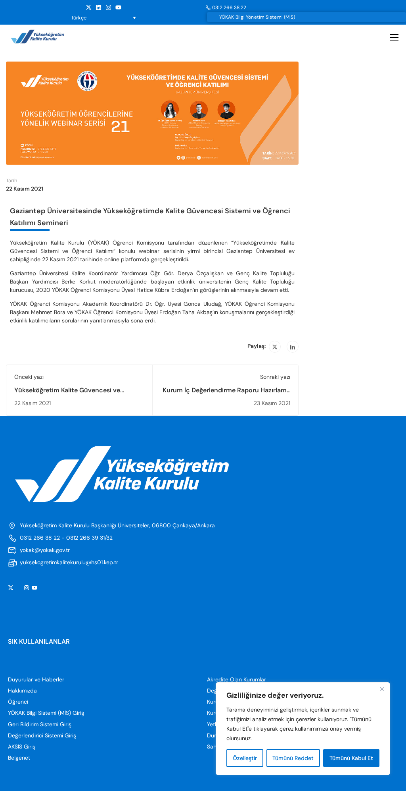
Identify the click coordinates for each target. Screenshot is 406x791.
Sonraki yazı (275, 376)
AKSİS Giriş (21, 746)
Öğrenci (18, 701)
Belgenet (19, 757)
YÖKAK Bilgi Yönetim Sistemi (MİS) (257, 17)
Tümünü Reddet (293, 758)
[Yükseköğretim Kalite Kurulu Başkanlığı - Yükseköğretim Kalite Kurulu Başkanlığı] (44, 37)
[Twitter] (275, 347)
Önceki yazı (29, 376)
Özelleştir (245, 758)
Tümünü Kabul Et (351, 758)
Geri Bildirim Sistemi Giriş (39, 724)
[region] (303, 728)
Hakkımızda (22, 690)
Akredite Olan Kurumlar (236, 679)
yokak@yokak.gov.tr (45, 550)
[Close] (382, 689)
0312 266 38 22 (229, 7)
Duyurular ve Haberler (36, 679)
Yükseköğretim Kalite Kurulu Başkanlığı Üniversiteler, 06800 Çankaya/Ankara (117, 525)
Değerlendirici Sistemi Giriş (42, 735)
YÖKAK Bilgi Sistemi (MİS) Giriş (46, 712)
